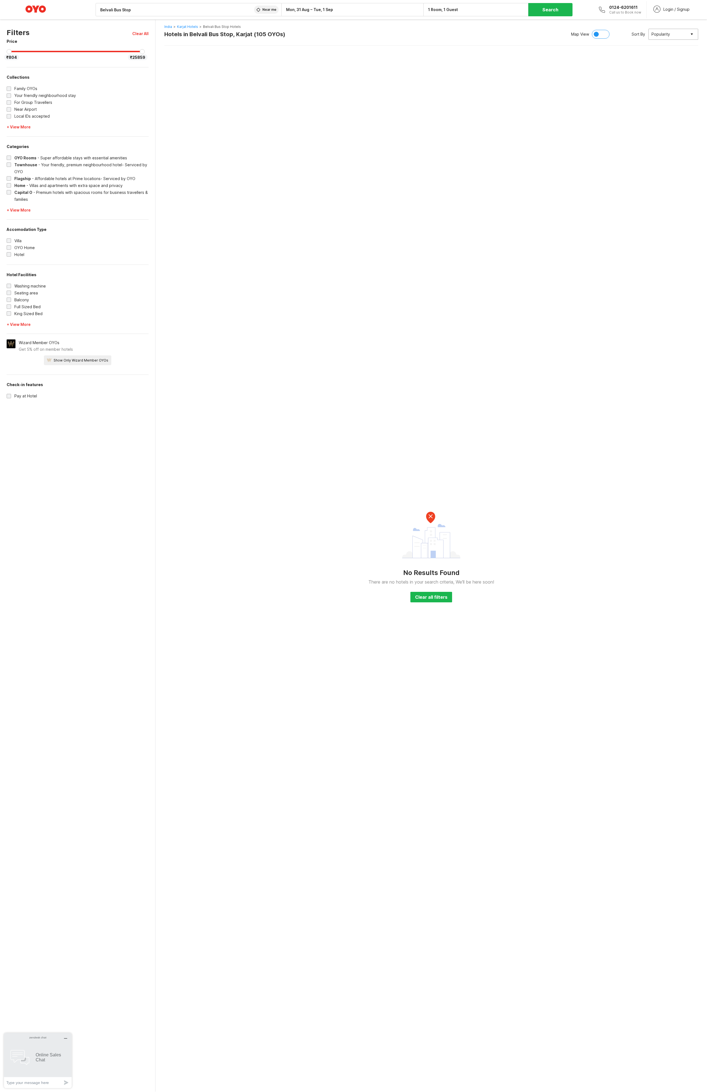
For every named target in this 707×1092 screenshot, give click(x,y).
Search (550, 9)
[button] (140, 33)
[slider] (9, 51)
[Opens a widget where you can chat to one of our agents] (38, 1060)
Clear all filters (431, 597)
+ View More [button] (19, 127)
